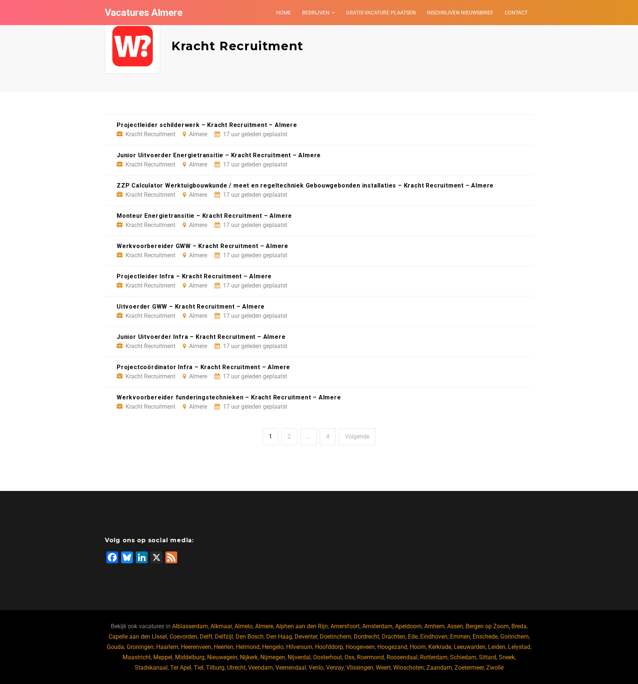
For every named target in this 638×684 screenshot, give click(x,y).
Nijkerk (249, 657)
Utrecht (236, 667)
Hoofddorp (329, 646)
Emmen (460, 636)
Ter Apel (180, 667)
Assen (455, 626)
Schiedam (463, 657)
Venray (335, 667)
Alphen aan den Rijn (302, 626)
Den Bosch (250, 636)
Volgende (357, 436)
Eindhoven (433, 636)
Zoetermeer (469, 667)
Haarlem (167, 646)
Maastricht (137, 657)
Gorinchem (514, 636)
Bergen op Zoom (487, 626)
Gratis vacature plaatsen (381, 13)
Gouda (115, 646)
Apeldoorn (408, 626)
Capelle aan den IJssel (138, 636)
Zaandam (439, 667)
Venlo (316, 667)
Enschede (485, 636)
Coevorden (183, 636)
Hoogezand (392, 646)
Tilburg (215, 667)
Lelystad (519, 646)
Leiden (496, 646)
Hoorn (418, 646)
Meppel (162, 657)
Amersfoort (345, 626)
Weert (383, 667)
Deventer (306, 636)
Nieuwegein (222, 657)
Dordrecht (366, 636)
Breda (518, 626)
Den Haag (279, 636)
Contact (516, 13)
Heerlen (223, 646)
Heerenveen (196, 646)
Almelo (243, 626)
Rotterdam (433, 657)
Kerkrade (439, 646)
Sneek (507, 657)
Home (283, 13)
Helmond (248, 646)
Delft (206, 636)
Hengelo (273, 646)
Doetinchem (335, 636)
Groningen (140, 646)
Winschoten (408, 667)
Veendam (260, 667)
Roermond (370, 657)
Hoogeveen (360, 646)
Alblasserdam (190, 626)
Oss (349, 657)
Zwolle (495, 667)
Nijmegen (272, 657)
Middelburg (190, 657)
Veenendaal (290, 667)
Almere (264, 626)
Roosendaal (402, 657)
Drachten (393, 636)
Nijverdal (299, 657)
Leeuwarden (470, 646)
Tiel (198, 667)
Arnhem (434, 626)
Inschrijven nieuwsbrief (460, 13)
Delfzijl (224, 636)
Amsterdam (377, 626)
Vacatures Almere (143, 12)
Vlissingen (359, 667)
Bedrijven (315, 13)
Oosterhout (327, 657)
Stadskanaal (151, 667)
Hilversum (299, 646)
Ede (413, 636)
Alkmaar (221, 626)
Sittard (487, 657)
